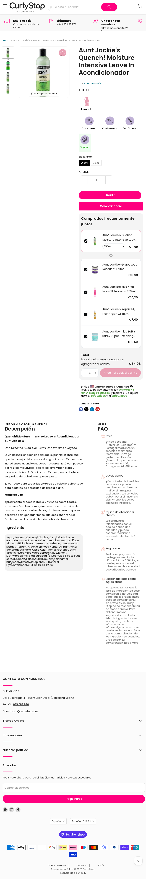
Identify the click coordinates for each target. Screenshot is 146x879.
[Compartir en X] (86, 409)
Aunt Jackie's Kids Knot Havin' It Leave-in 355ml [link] (118, 289)
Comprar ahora (111, 206)
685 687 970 (21, 704)
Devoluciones (114, 475)
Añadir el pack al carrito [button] (120, 373)
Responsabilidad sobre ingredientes (121, 580)
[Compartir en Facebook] (81, 409)
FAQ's (101, 865)
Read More (131, 643)
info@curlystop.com (25, 711)
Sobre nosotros (57, 865)
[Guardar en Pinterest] (97, 409)
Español (56, 821)
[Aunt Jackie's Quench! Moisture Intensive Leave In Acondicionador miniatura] (8, 52)
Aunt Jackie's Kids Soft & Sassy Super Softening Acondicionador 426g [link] (119, 333)
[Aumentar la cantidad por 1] (110, 179)
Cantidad (85, 172)
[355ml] (85, 166)
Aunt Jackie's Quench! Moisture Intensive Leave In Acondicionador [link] (119, 237)
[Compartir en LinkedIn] (92, 409)
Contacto (82, 865)
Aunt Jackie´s (92, 83)
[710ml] (97, 166)
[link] (95, 241)
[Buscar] (109, 7)
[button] (84, 373)
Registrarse (74, 799)
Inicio (6, 40)
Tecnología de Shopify (73, 873)
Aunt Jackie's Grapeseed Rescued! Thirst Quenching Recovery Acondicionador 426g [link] (119, 267)
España (81, 821)
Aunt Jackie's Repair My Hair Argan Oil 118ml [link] (118, 311)
